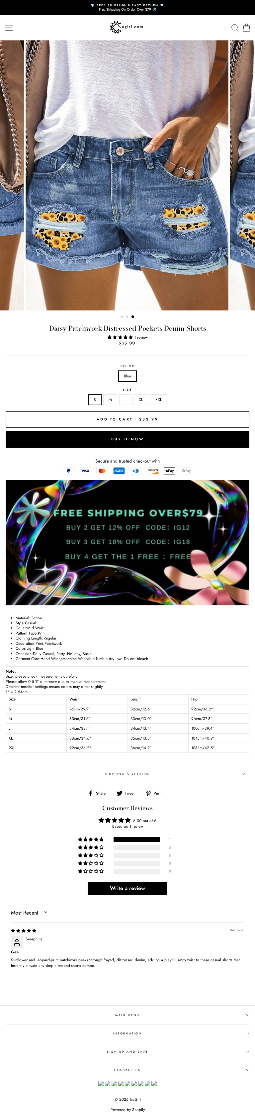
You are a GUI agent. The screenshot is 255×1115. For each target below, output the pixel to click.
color (127, 366)
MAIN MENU (127, 1015)
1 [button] (122, 317)
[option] (127, 7)
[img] (23, 930)
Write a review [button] (127, 888)
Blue (127, 376)
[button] (121, 337)
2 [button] (127, 317)
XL (141, 399)
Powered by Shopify (128, 1110)
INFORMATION (127, 1033)
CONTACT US (127, 1070)
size (127, 390)
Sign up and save (127, 1051)
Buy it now (127, 439)
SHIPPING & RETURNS (127, 774)
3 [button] (133, 317)
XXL (158, 399)
